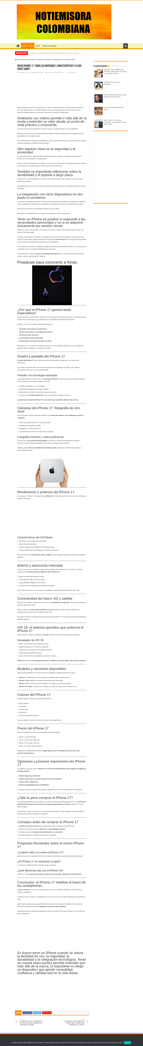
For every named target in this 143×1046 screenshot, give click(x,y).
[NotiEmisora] (64, 21)
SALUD (38, 46)
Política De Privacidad (49, 46)
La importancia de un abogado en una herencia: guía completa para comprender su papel (31, 1022)
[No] (140, 1043)
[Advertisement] (52, 90)
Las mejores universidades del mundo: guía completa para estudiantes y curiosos (74, 1022)
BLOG (31, 46)
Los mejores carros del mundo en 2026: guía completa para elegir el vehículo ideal (54, 53)
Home (18, 59)
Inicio (18, 45)
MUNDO (24, 46)
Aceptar (127, 1043)
